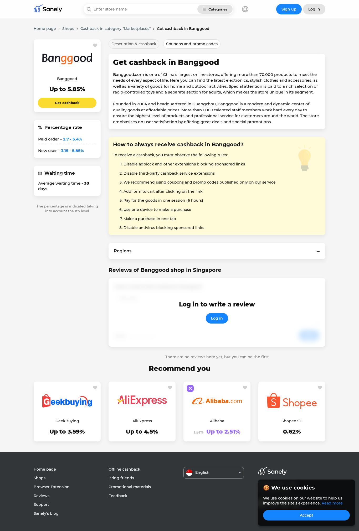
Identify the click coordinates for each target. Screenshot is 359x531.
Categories (217, 9)
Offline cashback (124, 469)
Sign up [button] (288, 9)
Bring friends (121, 478)
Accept (306, 515)
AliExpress (142, 421)
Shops (39, 478)
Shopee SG (291, 421)
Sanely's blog (46, 513)
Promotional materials (130, 487)
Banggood (67, 78)
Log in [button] (314, 9)
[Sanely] (48, 9)
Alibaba (217, 421)
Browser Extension (52, 487)
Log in (217, 318)
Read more (332, 503)
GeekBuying (67, 421)
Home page (45, 469)
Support (41, 504)
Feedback (118, 495)
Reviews (41, 495)
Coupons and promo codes (192, 43)
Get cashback (67, 103)
